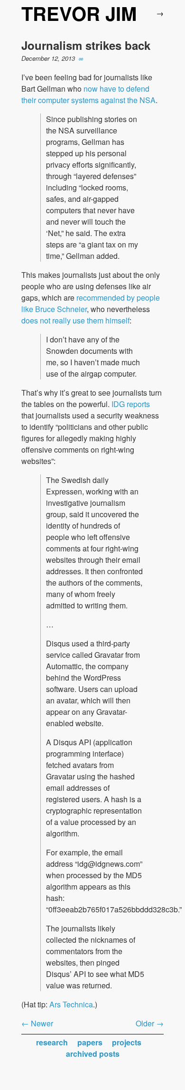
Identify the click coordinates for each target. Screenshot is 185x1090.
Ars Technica (71, 1004)
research (52, 1042)
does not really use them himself (75, 320)
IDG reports (130, 403)
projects (126, 1042)
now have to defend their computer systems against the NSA (88, 94)
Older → (150, 1023)
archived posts (93, 1053)
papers (89, 1042)
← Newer (37, 1023)
